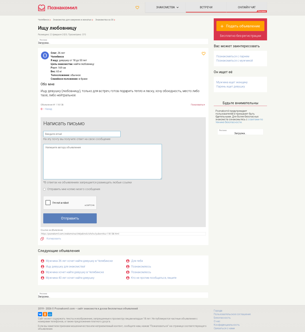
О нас (217, 321)
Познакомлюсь (141, 266)
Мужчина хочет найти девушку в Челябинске (75, 272)
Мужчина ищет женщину (232, 82)
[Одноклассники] (45, 314)
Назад (48, 109)
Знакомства (165, 7)
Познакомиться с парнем (232, 56)
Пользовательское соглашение (232, 314)
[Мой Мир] (50, 314)
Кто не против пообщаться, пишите (154, 277)
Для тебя (137, 261)
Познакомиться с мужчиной (234, 60)
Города (218, 310)
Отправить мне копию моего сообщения (73, 189)
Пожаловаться (198, 104)
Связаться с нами (224, 328)
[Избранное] (137, 7)
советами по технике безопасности (239, 121)
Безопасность (222, 317)
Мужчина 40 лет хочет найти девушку (70, 277)
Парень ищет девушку (230, 86)
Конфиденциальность (227, 324)
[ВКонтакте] (40, 314)
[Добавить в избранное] (203, 53)
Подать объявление (243, 26)
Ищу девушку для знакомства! (65, 266)
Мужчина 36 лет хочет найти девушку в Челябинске (79, 261)
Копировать (54, 238)
